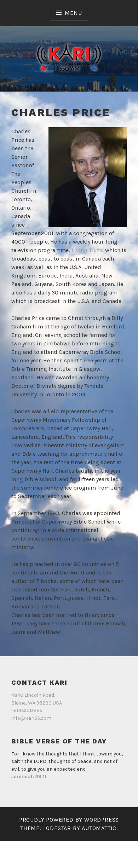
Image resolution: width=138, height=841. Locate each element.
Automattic (99, 828)
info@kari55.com (31, 718)
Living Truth (86, 250)
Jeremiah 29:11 (28, 776)
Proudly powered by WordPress (69, 819)
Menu (73, 13)
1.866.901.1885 (26, 710)
